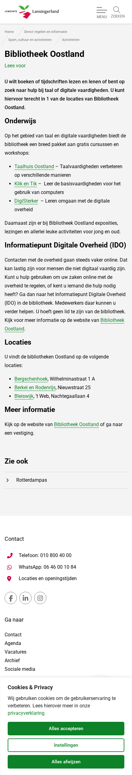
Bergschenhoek (31, 379)
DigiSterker (26, 201)
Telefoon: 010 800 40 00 (45, 555)
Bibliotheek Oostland (76, 424)
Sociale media (20, 669)
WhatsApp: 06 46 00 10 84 (47, 567)
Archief (12, 660)
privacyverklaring (26, 713)
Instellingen (66, 745)
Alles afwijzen (66, 762)
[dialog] (66, 726)
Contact (13, 635)
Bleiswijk (23, 396)
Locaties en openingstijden (48, 578)
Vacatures (15, 652)
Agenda (13, 643)
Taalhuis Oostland (34, 166)
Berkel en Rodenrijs (35, 387)
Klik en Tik (25, 184)
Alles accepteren (66, 728)
